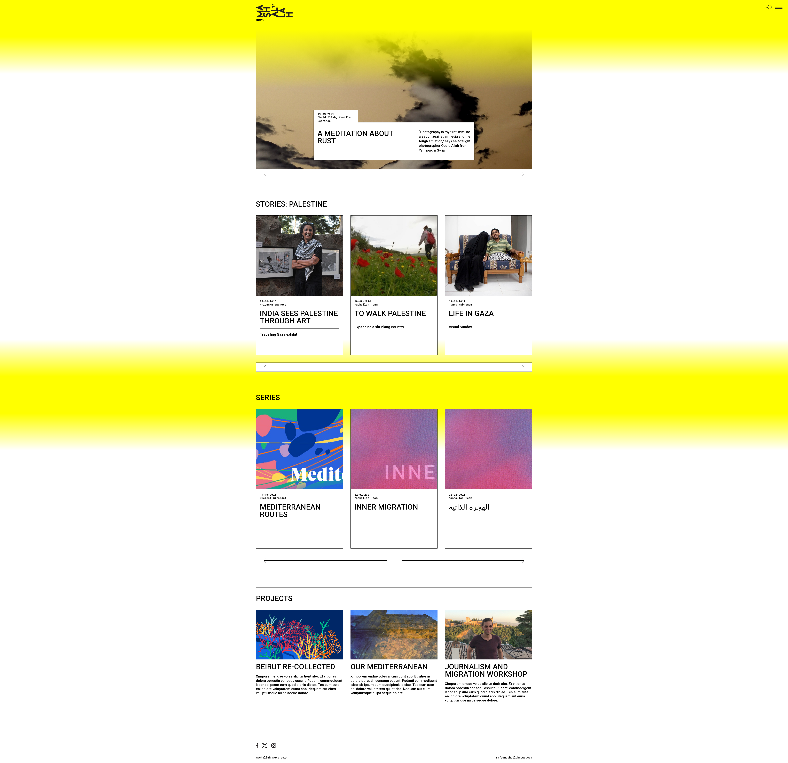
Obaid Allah (326, 117)
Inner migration (386, 507)
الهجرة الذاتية (469, 507)
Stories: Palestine (291, 204)
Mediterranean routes (290, 511)
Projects (274, 598)
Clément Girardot (273, 498)
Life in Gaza (471, 313)
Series (268, 397)
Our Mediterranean (389, 667)
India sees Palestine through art (299, 317)
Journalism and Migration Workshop (486, 671)
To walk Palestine (390, 313)
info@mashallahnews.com (514, 757)
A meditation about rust (355, 137)
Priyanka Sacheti (273, 304)
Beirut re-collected (295, 667)
